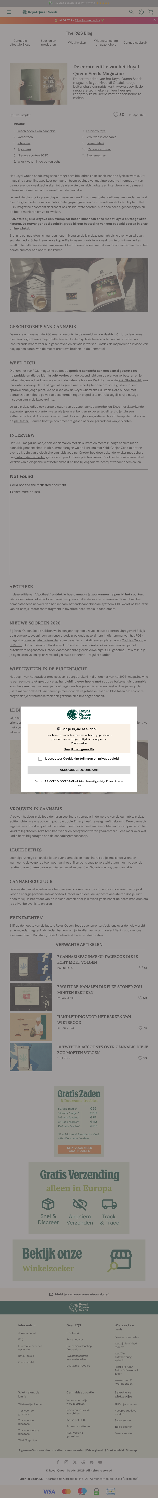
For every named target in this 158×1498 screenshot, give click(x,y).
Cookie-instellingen (78, 758)
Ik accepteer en (82, 758)
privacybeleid (108, 758)
